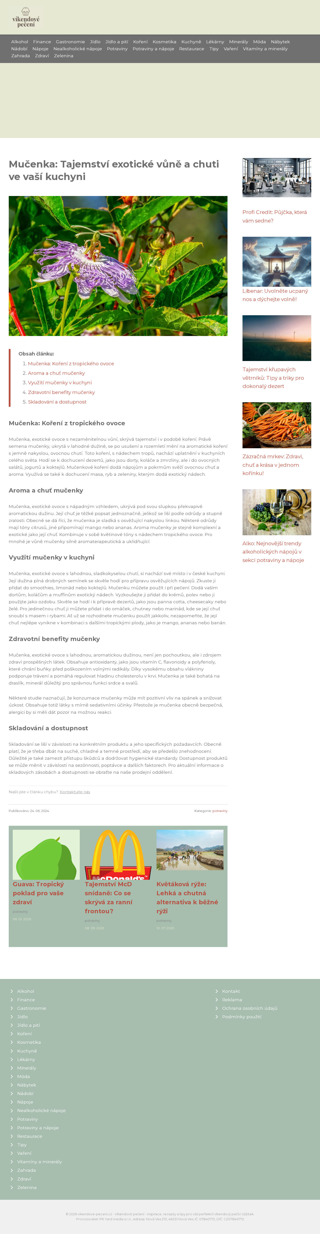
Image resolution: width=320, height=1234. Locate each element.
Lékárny (215, 41)
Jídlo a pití (117, 41)
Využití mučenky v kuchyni (60, 383)
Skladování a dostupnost (57, 402)
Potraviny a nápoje (153, 48)
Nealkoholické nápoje (78, 48)
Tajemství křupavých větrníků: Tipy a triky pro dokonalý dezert (273, 377)
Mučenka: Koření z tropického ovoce (71, 363)
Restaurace (191, 48)
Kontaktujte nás (75, 792)
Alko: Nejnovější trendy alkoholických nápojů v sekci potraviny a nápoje (273, 551)
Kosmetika (164, 41)
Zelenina (64, 55)
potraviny (220, 811)
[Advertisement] (160, 101)
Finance (42, 41)
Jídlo (95, 41)
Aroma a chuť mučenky (56, 373)
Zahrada (20, 55)
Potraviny (117, 48)
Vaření (231, 48)
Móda (259, 41)
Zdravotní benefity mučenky (61, 392)
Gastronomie (70, 41)
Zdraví (42, 55)
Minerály (238, 41)
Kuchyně (191, 41)
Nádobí (19, 48)
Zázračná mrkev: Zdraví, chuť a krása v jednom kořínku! (272, 464)
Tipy (214, 48)
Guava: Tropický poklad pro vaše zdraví (38, 893)
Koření (140, 41)
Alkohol (19, 41)
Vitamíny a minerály (265, 48)
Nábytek (280, 41)
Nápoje (40, 48)
